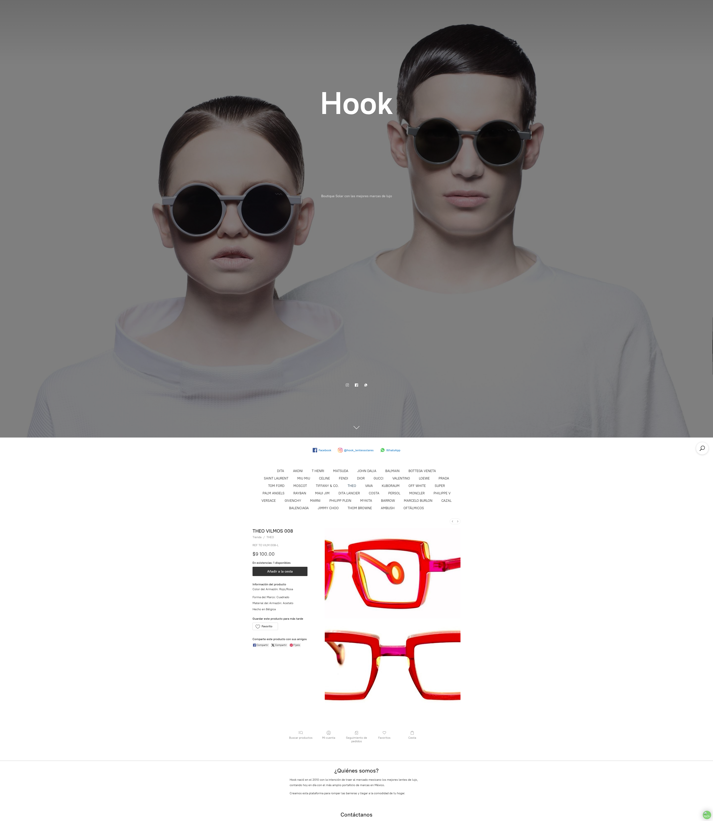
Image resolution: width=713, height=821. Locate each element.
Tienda (257, 537)
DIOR (361, 478)
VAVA (369, 486)
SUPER (440, 486)
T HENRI (318, 471)
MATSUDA (340, 471)
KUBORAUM (391, 486)
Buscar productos (300, 737)
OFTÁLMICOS (413, 508)
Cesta (412, 737)
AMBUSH (388, 508)
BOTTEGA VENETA (422, 471)
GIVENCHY (293, 501)
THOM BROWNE (360, 508)
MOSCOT (300, 486)
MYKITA (366, 501)
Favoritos (384, 737)
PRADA (444, 478)
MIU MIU (303, 478)
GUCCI (378, 478)
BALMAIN (392, 471)
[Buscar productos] (702, 448)
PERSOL (394, 493)
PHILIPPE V (442, 493)
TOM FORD (276, 486)
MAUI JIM (322, 493)
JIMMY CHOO (328, 508)
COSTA (374, 493)
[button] (265, 626)
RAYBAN (299, 493)
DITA (280, 471)
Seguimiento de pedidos (356, 739)
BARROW (388, 501)
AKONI (298, 471)
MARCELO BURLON (418, 501)
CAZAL (446, 501)
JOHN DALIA (366, 471)
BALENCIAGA (299, 508)
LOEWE (424, 478)
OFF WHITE (417, 486)
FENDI (343, 478)
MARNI (315, 501)
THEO (352, 486)
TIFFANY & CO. (327, 486)
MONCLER (417, 493)
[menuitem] (452, 521)
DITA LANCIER (349, 493)
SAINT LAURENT (276, 478)
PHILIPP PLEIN (340, 501)
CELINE (324, 478)
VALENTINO (401, 478)
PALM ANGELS (273, 493)
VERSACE (268, 501)
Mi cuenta (328, 737)
